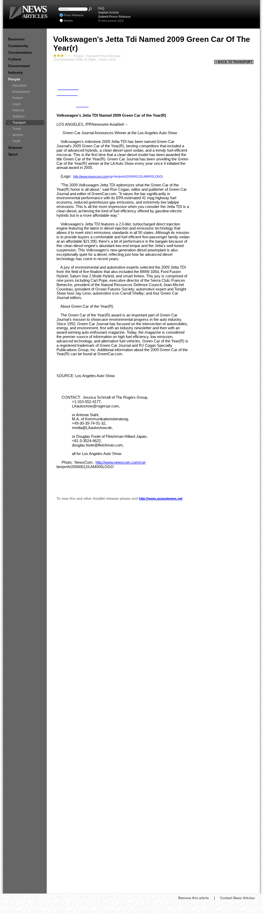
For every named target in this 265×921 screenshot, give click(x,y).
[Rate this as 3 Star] (62, 55)
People (14, 79)
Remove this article (193, 898)
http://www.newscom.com (90, 176)
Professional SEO (111, 21)
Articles (68, 20)
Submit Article (108, 12)
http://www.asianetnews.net (160, 498)
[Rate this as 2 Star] (58, 55)
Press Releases (74, 15)
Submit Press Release (114, 17)
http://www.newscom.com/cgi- (121, 462)
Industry (15, 72)
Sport (13, 154)
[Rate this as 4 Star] (66, 55)
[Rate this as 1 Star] (55, 55)
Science (15, 147)
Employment (21, 92)
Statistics (18, 116)
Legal (16, 104)
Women (17, 135)
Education (19, 85)
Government (19, 66)
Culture (14, 59)
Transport (19, 122)
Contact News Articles (237, 898)
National (18, 110)
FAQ (101, 8)
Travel (16, 129)
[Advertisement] (196, 14)
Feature (17, 98)
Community (18, 46)
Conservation (20, 52)
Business (16, 39)
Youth (16, 141)
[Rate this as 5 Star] (69, 55)
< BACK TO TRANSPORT (233, 62)
